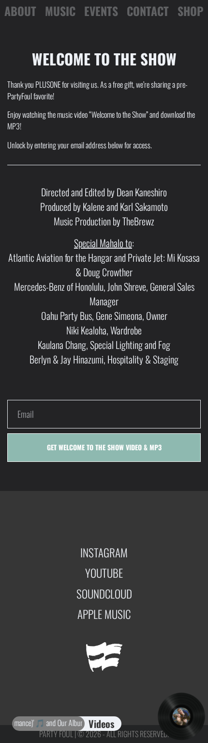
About (20, 11)
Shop (191, 11)
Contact (148, 11)
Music (60, 11)
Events (101, 11)
